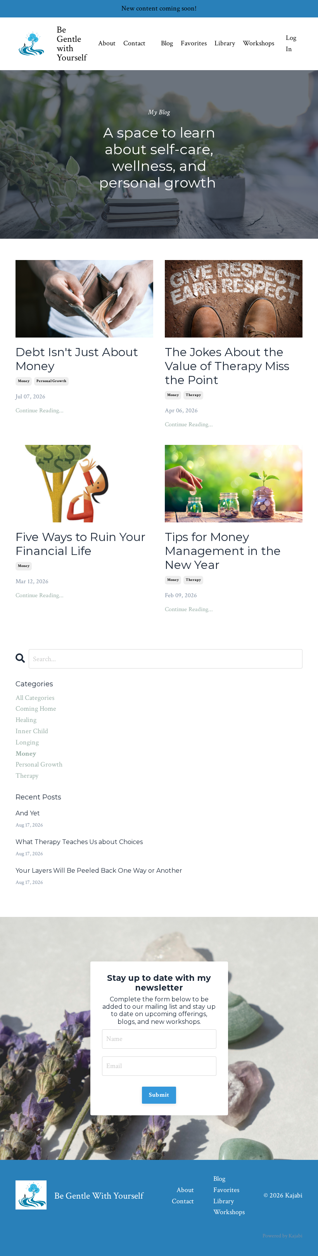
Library (224, 43)
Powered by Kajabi (282, 1235)
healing (26, 719)
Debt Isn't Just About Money (77, 359)
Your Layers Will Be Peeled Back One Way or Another (99, 870)
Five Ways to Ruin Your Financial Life (80, 544)
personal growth (51, 381)
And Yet (28, 813)
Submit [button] (159, 1095)
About (107, 43)
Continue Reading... (40, 411)
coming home (36, 708)
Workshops (258, 43)
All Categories (35, 697)
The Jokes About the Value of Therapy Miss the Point (227, 366)
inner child (32, 731)
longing (27, 742)
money (23, 381)
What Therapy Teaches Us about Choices (79, 842)
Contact (134, 43)
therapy (193, 395)
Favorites (194, 43)
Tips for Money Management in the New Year (223, 551)
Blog (167, 43)
